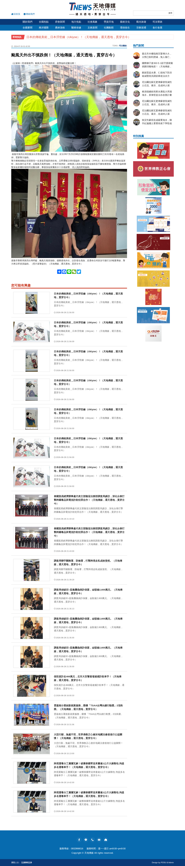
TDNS (115, 46)
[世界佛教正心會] (153, 169)
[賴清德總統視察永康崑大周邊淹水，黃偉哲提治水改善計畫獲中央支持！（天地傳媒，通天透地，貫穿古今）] (136, 93)
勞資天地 (109, 21)
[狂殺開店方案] (153, 150)
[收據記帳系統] (153, 224)
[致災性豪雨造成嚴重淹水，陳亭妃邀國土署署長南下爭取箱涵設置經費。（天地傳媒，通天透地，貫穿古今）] (136, 122)
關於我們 (27, 21)
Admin (171, 862)
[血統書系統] (153, 242)
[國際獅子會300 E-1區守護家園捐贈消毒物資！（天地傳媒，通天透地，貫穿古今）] (136, 65)
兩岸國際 (44, 27)
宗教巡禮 (141, 27)
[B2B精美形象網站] (153, 187)
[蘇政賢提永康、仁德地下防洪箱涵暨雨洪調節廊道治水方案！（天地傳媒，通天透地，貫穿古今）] (136, 74)
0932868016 (77, 848)
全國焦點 (44, 21)
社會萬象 (92, 21)
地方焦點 (76, 21)
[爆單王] (153, 297)
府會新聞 (60, 21)
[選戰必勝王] (153, 278)
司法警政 (157, 21)
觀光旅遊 (141, 21)
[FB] (79, 839)
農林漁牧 (60, 27)
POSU (163, 862)
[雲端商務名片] (153, 205)
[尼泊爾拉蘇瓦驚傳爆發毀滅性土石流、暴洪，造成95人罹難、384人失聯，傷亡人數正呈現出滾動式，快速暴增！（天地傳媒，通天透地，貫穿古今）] (136, 84)
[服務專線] (92, 839)
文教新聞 (92, 27)
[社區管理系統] (153, 315)
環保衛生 (125, 27)
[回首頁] (92, 9)
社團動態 (109, 27)
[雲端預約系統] (153, 260)
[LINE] (85, 839)
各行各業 (157, 27)
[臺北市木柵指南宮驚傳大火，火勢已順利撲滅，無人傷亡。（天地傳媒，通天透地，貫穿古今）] (136, 55)
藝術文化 (125, 21)
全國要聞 (27, 27)
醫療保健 (76, 27)
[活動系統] (153, 333)
